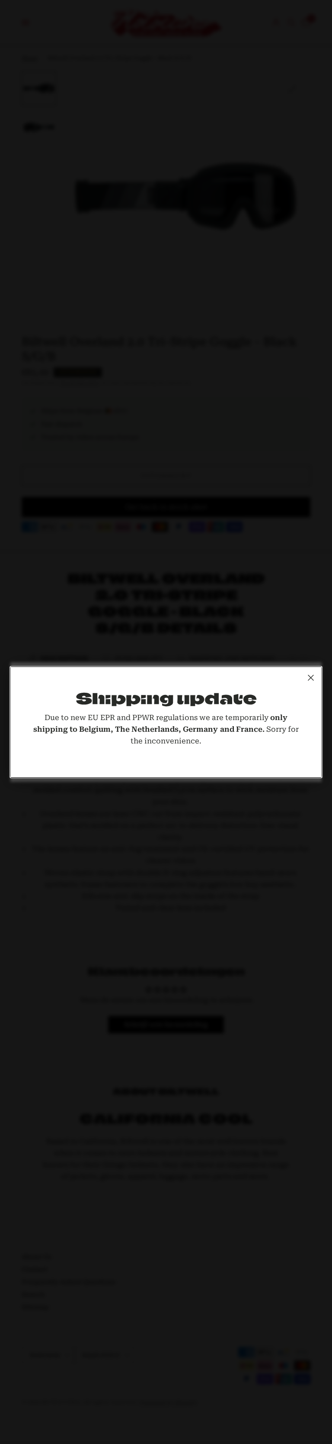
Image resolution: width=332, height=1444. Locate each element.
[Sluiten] (310, 677)
